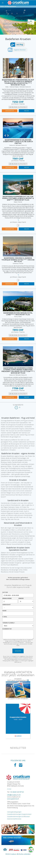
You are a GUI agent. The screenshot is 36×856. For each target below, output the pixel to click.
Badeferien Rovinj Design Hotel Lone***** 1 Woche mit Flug (18, 314)
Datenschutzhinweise (14, 819)
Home (2, 6)
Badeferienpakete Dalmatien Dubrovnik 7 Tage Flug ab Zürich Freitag (18, 141)
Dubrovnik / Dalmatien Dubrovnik (18, 145)
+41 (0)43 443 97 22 (17, 792)
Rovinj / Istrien (18, 316)
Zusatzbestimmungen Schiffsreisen (18, 816)
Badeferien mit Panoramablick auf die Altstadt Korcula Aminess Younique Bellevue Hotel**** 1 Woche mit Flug (18, 82)
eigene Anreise (20, 50)
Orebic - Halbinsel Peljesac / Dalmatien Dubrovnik (18, 87)
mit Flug (20, 44)
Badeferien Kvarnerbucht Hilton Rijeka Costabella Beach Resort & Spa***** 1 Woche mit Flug (18, 198)
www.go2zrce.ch (13, 799)
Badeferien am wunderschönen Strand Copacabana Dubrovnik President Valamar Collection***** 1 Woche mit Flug (18, 370)
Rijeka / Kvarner (18, 202)
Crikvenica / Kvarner (18, 263)
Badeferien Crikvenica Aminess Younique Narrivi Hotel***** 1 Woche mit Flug (18, 259)
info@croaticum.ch (14, 795)
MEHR (26, 111)
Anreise (9, 789)
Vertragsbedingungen (14, 812)
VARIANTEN (9, 111)
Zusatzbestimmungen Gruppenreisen (19, 814)
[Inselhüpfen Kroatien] (18, 840)
